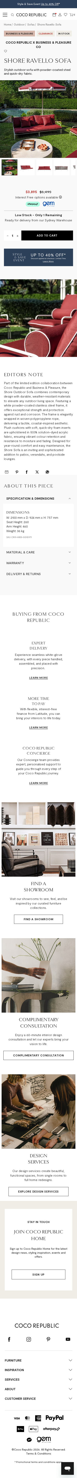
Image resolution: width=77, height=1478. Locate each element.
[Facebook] (9, 1339)
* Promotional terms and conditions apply (38, 1461)
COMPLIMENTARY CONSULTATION (38, 1055)
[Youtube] (68, 1339)
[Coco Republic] (33, 14)
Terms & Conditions (38, 1453)
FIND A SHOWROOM (39, 919)
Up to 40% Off (50, 4)
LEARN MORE (38, 727)
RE (46, 677)
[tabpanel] (38, 318)
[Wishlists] (66, 15)
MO (41, 677)
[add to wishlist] (5, 51)
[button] (38, 257)
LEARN (33, 677)
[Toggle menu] (4, 14)
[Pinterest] (48, 1339)
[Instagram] (28, 1339)
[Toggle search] (12, 14)
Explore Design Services (38, 1191)
